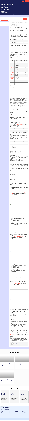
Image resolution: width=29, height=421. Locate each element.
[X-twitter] (5, 407)
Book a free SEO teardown (13, 334)
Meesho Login (12, 67)
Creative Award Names (16, 285)
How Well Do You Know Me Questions (18, 236)
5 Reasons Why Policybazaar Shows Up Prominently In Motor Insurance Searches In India (22, 364)
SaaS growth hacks (19, 124)
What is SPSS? (12, 74)
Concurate (12, 326)
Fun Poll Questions (17, 283)
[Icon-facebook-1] (3, 407)
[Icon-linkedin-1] (7, 407)
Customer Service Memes (17, 238)
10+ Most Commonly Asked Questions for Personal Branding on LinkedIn (7, 380)
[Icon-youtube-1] (6, 407)
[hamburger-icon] (23, 1)
